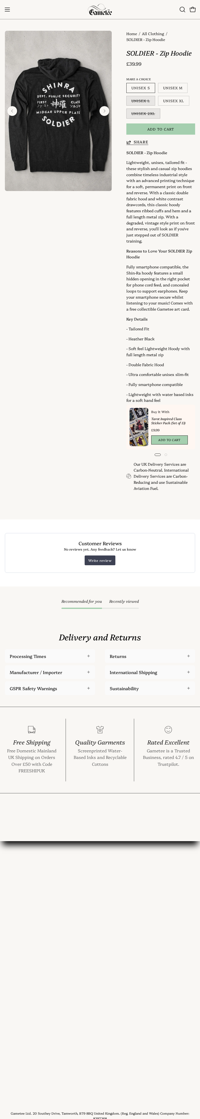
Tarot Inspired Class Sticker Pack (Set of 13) (168, 420)
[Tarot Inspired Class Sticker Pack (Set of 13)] (139, 427)
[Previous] (12, 111)
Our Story (115, 903)
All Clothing (153, 33)
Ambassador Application (130, 965)
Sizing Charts (119, 920)
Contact (113, 894)
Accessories (17, 920)
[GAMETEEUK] (100, 9)
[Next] (104, 111)
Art (8, 903)
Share (141, 142)
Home (131, 33)
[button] (182, 9)
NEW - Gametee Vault (127, 885)
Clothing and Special (26, 894)
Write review (99, 560)
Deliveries (115, 929)
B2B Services (118, 974)
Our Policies (117, 956)
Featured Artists (121, 947)
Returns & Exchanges (127, 938)
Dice (9, 912)
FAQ (109, 912)
